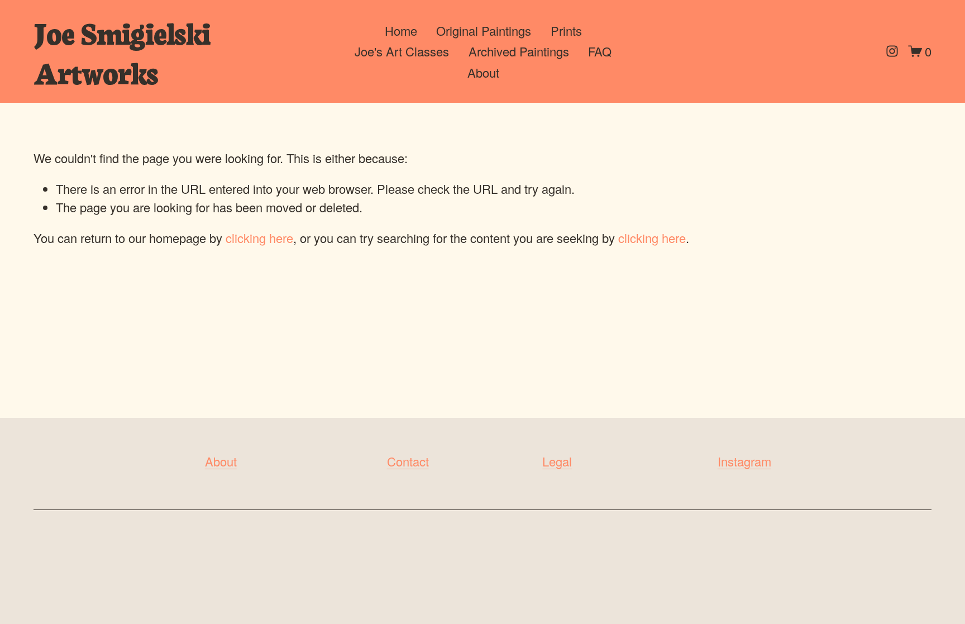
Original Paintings (483, 30)
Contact (408, 461)
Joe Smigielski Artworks (121, 51)
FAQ (600, 51)
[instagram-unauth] (892, 51)
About (483, 72)
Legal (557, 461)
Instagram (744, 461)
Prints (566, 30)
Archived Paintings (519, 51)
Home (401, 30)
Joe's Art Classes (402, 51)
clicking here (259, 237)
